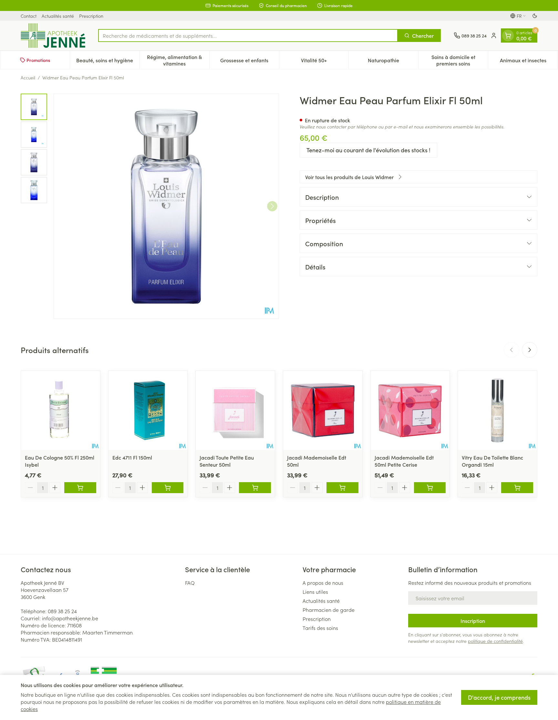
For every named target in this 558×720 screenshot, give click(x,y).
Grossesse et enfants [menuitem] (249, 61)
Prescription (91, 16)
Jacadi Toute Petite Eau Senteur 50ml (227, 461)
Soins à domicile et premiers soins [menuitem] (459, 60)
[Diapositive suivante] (529, 350)
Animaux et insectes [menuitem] (529, 61)
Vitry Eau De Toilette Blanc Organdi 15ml (492, 461)
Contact (28, 16)
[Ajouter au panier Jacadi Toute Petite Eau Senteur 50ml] (255, 487)
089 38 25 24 (62, 610)
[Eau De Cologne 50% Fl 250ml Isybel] (60, 410)
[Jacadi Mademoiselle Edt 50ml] (322, 410)
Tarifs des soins (320, 627)
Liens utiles (315, 591)
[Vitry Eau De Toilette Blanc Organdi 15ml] (497, 410)
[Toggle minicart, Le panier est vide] (508, 35)
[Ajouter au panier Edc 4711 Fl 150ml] (168, 487)
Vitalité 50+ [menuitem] (324, 61)
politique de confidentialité (495, 641)
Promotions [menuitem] (38, 60)
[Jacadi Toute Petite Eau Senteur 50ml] (235, 410)
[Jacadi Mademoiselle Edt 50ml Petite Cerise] (410, 410)
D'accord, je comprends (499, 697)
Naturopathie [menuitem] (393, 61)
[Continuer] (272, 206)
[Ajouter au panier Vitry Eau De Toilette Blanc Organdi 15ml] (517, 487)
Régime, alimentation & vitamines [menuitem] (178, 60)
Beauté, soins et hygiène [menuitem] (107, 61)
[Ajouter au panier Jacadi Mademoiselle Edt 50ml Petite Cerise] (430, 487)
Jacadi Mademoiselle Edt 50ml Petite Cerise (404, 461)
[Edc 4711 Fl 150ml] (148, 410)
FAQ (190, 582)
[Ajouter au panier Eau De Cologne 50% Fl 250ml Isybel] (80, 487)
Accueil (28, 77)
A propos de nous (323, 582)
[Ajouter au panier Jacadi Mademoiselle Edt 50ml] (342, 487)
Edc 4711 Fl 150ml (132, 457)
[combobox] (248, 35)
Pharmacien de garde (329, 609)
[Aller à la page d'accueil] (53, 35)
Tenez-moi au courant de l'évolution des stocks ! (368, 150)
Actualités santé (58, 16)
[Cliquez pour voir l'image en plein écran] (166, 206)
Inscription (472, 620)
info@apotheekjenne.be (70, 618)
